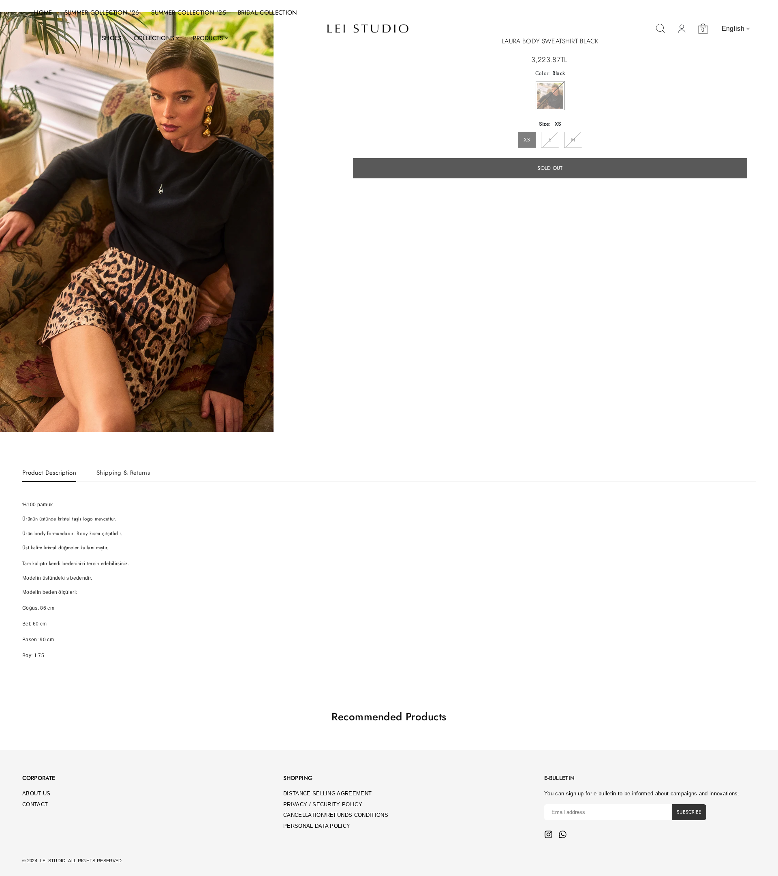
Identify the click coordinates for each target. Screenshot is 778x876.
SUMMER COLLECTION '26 (101, 12)
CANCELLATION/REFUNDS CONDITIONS (335, 815)
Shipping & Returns (123, 472)
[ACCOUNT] (682, 28)
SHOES (112, 38)
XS (527, 140)
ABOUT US (36, 793)
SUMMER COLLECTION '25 (188, 12)
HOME (43, 12)
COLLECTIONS (154, 38)
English (733, 28)
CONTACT (35, 804)
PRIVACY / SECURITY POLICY (322, 804)
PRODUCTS (208, 38)
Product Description (49, 472)
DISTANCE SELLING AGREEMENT (327, 793)
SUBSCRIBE (689, 812)
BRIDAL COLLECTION (267, 12)
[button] (262, 222)
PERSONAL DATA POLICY (316, 826)
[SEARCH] (660, 28)
